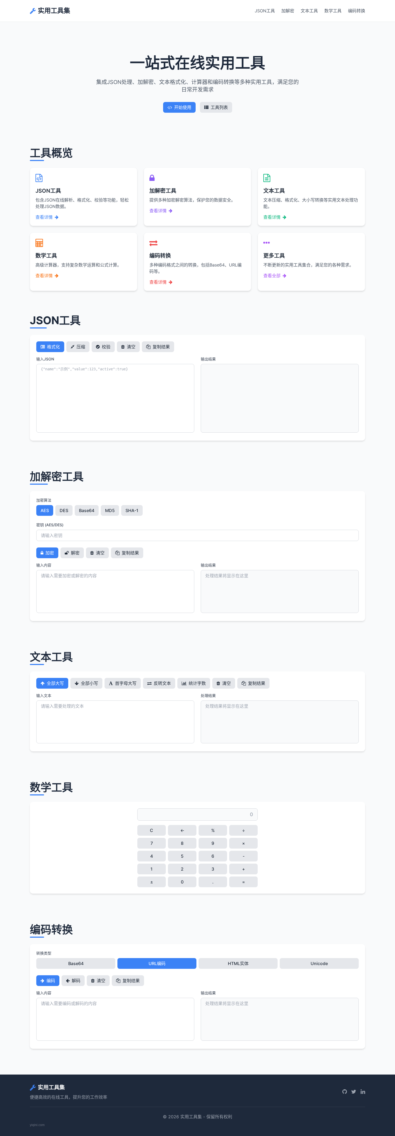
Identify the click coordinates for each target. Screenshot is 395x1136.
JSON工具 (265, 10)
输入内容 (43, 565)
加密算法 (43, 500)
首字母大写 (125, 683)
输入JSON (45, 359)
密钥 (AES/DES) (49, 525)
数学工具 (333, 10)
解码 (75, 980)
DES (64, 510)
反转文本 (162, 683)
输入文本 (43, 695)
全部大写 (55, 683)
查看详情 (44, 217)
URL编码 (157, 963)
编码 (50, 980)
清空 (130, 346)
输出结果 (208, 359)
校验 (105, 346)
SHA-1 (131, 510)
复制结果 (161, 346)
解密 (75, 553)
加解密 (287, 10)
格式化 (53, 346)
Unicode (319, 963)
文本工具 (309, 10)
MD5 (110, 510)
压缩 (80, 346)
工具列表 (219, 107)
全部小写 (89, 683)
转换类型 (43, 953)
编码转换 (356, 10)
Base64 (86, 510)
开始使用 (182, 107)
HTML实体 (238, 963)
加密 (49, 553)
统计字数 (197, 683)
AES (45, 510)
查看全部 (272, 275)
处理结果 (208, 695)
